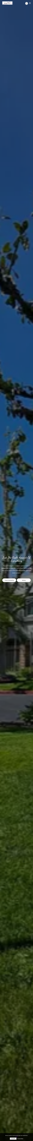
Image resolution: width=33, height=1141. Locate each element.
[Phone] (26, 3)
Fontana (4, 568)
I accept (13, 1138)
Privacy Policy (20, 1138)
